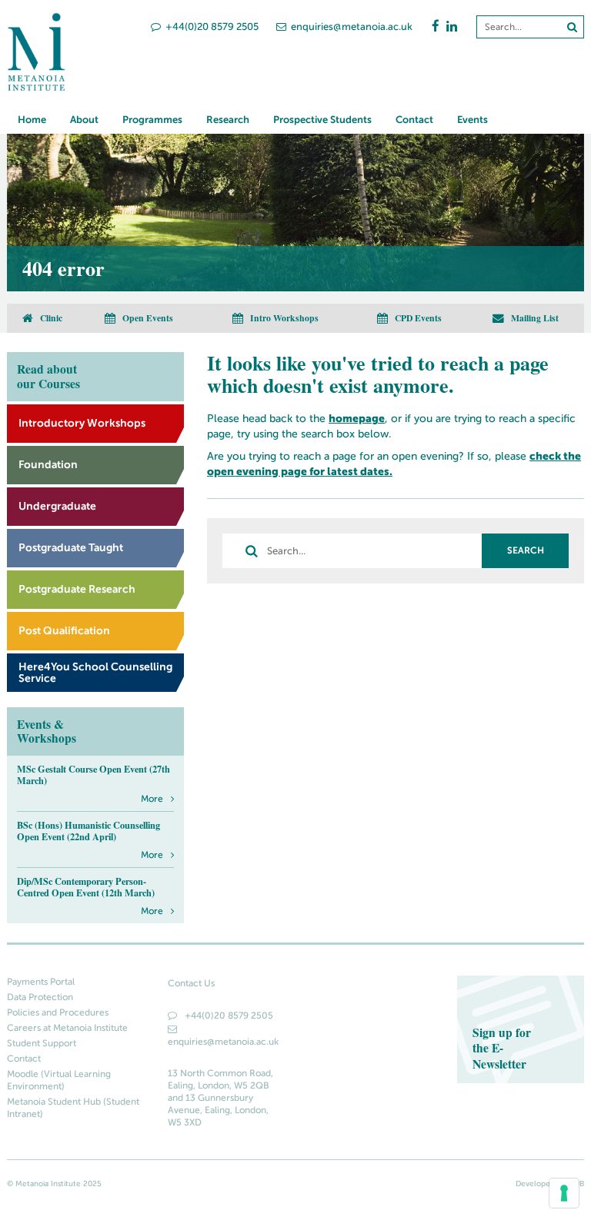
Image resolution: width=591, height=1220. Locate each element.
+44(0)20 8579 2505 (212, 26)
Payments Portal (41, 981)
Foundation (48, 464)
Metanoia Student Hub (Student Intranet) (73, 1107)
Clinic (50, 317)
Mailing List (534, 317)
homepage (357, 418)
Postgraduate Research (76, 589)
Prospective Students (322, 119)
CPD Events (417, 317)
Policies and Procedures (58, 1012)
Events (472, 119)
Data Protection (40, 997)
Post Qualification (64, 630)
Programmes (152, 119)
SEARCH (525, 550)
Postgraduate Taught (70, 547)
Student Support (41, 1043)
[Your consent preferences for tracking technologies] (564, 1193)
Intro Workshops (283, 317)
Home (32, 119)
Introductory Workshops (81, 423)
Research (227, 119)
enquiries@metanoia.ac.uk (351, 26)
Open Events (146, 317)
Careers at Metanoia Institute (67, 1027)
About (84, 119)
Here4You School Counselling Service (95, 671)
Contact (414, 119)
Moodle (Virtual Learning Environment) (59, 1080)
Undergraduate (57, 506)
